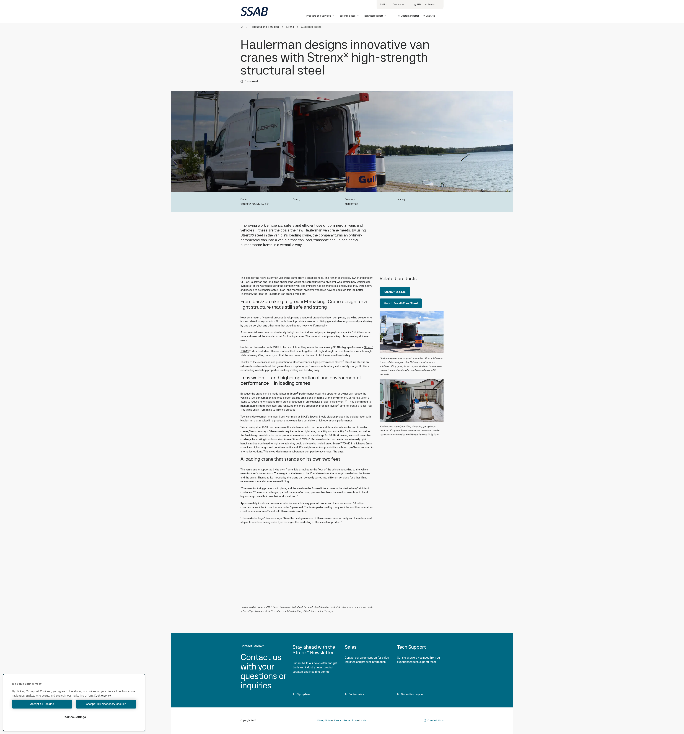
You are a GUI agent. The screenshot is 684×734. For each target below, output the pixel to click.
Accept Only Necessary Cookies (106, 704)
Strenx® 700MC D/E (253, 203)
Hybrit (341, 401)
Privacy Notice (324, 720)
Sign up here (303, 694)
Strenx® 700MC (395, 292)
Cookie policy (102, 695)
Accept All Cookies (42, 704)
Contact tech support (412, 694)
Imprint (363, 720)
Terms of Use (351, 720)
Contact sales (356, 694)
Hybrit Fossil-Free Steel (401, 303)
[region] (74, 702)
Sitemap (338, 720)
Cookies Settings (74, 717)
